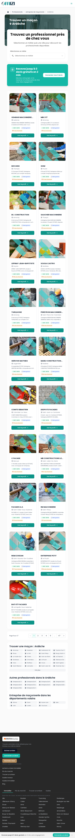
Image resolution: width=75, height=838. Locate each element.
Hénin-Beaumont (26, 811)
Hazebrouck (6, 817)
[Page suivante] (64, 636)
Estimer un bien (9, 751)
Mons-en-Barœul (63, 814)
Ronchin (59, 820)
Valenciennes (43, 801)
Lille (3, 798)
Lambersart (6, 811)
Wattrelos (42, 805)
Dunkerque (60, 798)
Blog (3, 784)
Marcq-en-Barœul (8, 808)
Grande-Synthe (44, 817)
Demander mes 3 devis (53, 75)
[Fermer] (72, 835)
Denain (4, 820)
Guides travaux (7, 778)
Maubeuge (60, 808)
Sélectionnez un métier (18, 51)
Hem (22, 823)
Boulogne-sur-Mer (63, 801)
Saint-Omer (61, 823)
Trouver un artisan (8, 774)
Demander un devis (11, 756)
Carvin (41, 823)
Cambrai (23, 808)
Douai (4, 805)
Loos (22, 817)
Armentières (61, 811)
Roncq (59, 827)
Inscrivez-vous (9, 761)
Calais (23, 801)
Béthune (41, 811)
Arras (22, 805)
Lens (58, 805)
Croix (58, 817)
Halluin (23, 820)
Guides (48, 791)
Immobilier (7, 791)
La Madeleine (43, 814)
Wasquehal (42, 820)
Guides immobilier (8, 781)
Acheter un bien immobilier (11, 768)
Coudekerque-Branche (28, 814)
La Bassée (42, 827)
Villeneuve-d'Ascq (8, 801)
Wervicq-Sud (25, 827)
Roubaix (23, 798)
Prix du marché (7, 771)
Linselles (5, 827)
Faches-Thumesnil (8, 823)
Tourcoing (42, 798)
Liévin (40, 808)
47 (59, 636)
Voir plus (37, 670)
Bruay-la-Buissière (8, 814)
